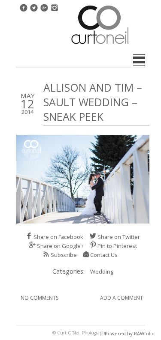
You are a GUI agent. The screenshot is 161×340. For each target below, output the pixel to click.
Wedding (101, 271)
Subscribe (64, 255)
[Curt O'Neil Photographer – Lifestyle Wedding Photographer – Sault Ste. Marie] (100, 45)
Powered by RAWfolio (130, 333)
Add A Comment (121, 297)
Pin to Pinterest (117, 246)
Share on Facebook (58, 237)
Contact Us (104, 255)
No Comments (39, 297)
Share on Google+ (60, 246)
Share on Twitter (118, 237)
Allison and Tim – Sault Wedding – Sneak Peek (92, 102)
